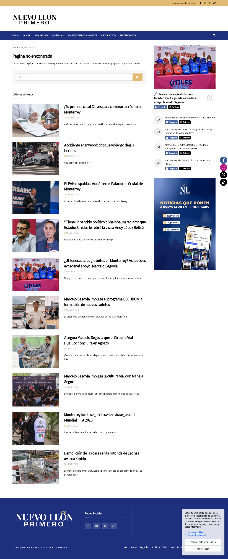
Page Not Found (28, 47)
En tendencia (128, 35)
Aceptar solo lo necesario (203, 541)
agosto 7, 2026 (72, 310)
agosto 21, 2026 (72, 117)
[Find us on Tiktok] (113, 526)
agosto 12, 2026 (72, 271)
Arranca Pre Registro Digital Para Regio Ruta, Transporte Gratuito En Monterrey (186, 146)
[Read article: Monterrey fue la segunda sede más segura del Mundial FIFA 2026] (35, 428)
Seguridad (41, 35)
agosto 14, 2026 (72, 233)
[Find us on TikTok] (214, 3)
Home (15, 47)
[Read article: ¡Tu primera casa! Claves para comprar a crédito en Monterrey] (35, 120)
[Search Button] (214, 35)
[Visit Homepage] (34, 18)
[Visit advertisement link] (185, 224)
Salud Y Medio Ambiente (82, 35)
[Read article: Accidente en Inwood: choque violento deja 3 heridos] (35, 159)
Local (26, 35)
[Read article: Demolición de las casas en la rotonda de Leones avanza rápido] (35, 467)
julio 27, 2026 (72, 426)
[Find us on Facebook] (200, 3)
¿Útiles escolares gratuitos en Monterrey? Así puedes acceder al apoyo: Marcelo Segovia (175, 98)
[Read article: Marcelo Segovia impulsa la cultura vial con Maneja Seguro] (35, 389)
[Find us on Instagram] (205, 3)
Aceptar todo (203, 548)
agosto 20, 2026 (72, 194)
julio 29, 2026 (72, 387)
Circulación (108, 35)
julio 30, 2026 (71, 348)
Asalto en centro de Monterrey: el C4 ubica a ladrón (190, 117)
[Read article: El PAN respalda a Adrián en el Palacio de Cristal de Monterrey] (35, 197)
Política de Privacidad (195, 535)
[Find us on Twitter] (209, 3)
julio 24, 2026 (72, 464)
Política (57, 35)
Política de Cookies (194, 532)
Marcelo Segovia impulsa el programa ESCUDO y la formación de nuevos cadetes (189, 131)
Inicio (15, 35)
